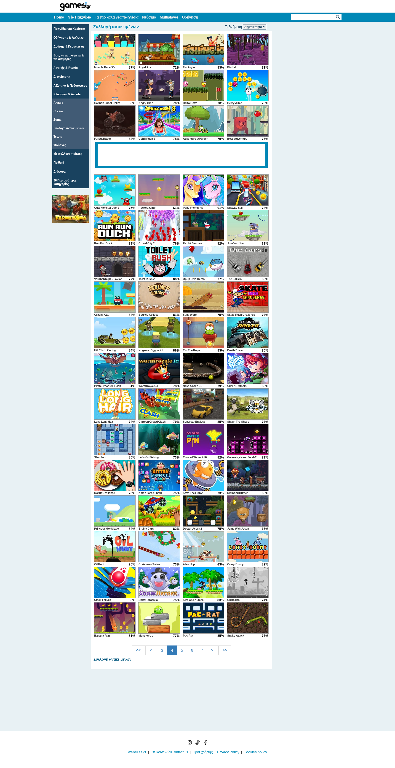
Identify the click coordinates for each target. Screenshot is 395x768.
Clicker (58, 111)
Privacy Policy (228, 752)
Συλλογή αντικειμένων (68, 128)
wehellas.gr (137, 752)
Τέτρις (57, 136)
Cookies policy (255, 752)
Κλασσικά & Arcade (66, 94)
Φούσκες (59, 145)
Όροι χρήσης (202, 752)
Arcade (58, 102)
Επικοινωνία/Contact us (169, 752)
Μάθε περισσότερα (195, 765)
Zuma (57, 119)
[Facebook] (205, 743)
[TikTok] (198, 743)
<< (139, 650)
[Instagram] (190, 743)
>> (224, 650)
